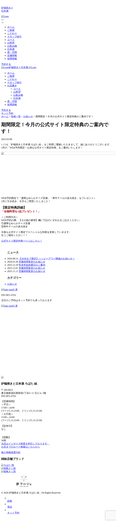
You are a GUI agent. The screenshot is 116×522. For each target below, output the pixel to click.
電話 (9, 507)
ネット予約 (7, 113)
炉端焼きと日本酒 (19, 67)
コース (10, 39)
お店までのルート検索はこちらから (20, 447)
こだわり (12, 33)
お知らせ (12, 284)
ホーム (10, 27)
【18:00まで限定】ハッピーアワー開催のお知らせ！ (47, 258)
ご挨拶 (10, 30)
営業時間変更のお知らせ (32, 261)
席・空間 (12, 52)
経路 (9, 501)
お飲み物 (12, 46)
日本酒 (10, 49)
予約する (6, 64)
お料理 (10, 43)
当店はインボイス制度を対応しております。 (25, 443)
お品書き (12, 85)
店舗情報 (12, 55)
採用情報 (12, 58)
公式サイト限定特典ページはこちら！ (21, 241)
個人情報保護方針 (11, 452)
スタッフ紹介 (14, 36)
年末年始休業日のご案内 (32, 265)
